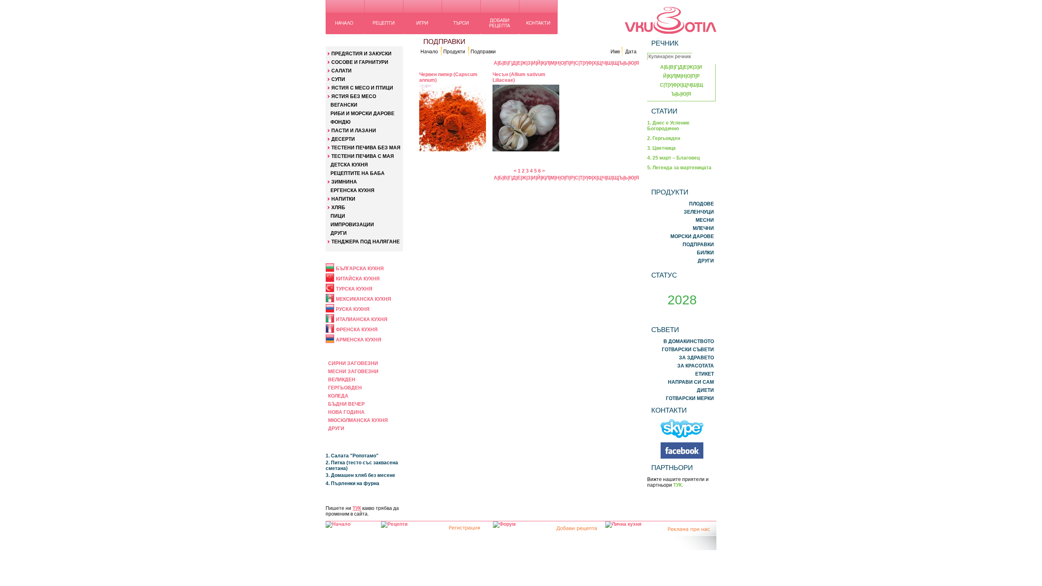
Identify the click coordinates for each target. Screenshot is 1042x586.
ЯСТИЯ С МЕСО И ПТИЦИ (362, 88)
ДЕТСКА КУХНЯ (349, 165)
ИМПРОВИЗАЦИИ (352, 224)
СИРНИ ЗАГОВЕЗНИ (353, 363)
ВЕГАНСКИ (344, 105)
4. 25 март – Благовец (673, 158)
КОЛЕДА (338, 396)
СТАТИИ (664, 111)
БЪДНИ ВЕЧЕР (346, 404)
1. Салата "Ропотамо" (352, 456)
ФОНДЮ (340, 122)
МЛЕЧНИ (703, 228)
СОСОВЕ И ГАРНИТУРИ (359, 62)
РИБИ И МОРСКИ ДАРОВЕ (362, 113)
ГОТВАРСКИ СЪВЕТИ (688, 349)
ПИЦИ (338, 216)
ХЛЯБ (338, 207)
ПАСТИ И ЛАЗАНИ (353, 130)
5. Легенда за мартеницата (679, 168)
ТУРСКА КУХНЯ (354, 289)
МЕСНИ (705, 220)
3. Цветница (661, 148)
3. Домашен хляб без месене (360, 475)
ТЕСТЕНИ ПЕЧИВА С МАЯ (362, 156)
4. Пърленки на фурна (352, 483)
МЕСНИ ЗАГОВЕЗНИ (353, 371)
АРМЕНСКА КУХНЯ (358, 340)
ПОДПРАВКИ (698, 244)
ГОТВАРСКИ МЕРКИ (690, 398)
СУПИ (338, 79)
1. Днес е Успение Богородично (668, 125)
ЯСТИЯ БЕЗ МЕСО (353, 96)
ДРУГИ (339, 233)
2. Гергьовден (663, 138)
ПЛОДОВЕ (701, 204)
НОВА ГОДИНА (346, 412)
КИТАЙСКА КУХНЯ (358, 279)
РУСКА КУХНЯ (353, 309)
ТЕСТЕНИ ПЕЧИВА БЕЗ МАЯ (366, 148)
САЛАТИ (341, 71)
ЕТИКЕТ (704, 374)
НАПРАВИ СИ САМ (691, 382)
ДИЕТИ (705, 390)
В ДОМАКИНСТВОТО (688, 341)
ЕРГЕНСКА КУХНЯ (352, 190)
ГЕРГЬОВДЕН (345, 388)
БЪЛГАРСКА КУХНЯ (360, 268)
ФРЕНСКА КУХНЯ (357, 329)
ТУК (356, 508)
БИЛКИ (705, 253)
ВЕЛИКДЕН (341, 380)
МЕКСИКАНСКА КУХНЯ (363, 299)
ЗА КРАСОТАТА (695, 366)
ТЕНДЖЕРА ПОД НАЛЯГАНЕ (365, 242)
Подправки (483, 52)
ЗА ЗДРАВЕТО (696, 358)
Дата (631, 52)
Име (615, 52)
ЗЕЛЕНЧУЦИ (699, 212)
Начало (429, 52)
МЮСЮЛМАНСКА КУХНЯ (358, 420)
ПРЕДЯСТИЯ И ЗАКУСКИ (361, 54)
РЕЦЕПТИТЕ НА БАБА (358, 173)
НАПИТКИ (343, 199)
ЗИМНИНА (344, 182)
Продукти (454, 52)
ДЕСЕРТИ (343, 139)
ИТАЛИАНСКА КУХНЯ (361, 319)
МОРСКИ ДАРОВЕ (692, 236)
